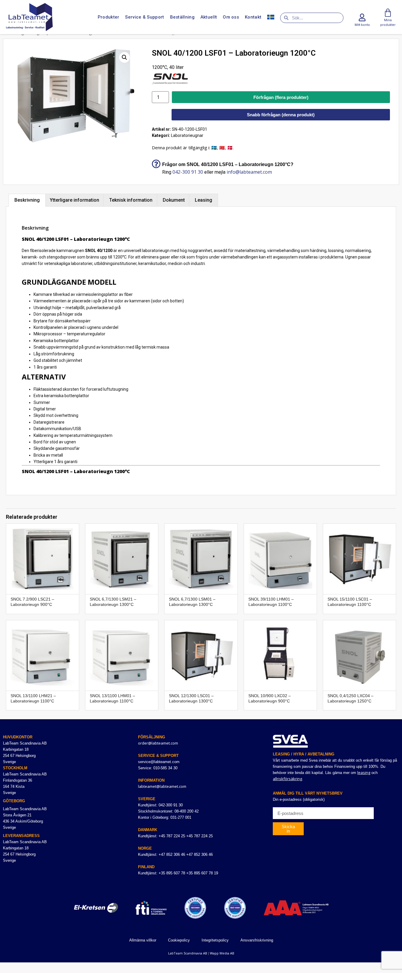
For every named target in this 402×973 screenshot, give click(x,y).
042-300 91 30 (187, 172)
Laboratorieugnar (187, 135)
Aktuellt (208, 17)
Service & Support (144, 17)
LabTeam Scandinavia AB (187, 953)
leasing (363, 772)
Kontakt (253, 17)
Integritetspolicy (215, 940)
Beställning (182, 17)
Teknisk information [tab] (130, 200)
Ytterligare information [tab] (74, 200)
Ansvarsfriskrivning (256, 940)
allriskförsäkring (287, 778)
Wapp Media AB (222, 953)
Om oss (231, 17)
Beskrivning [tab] (27, 200)
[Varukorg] (387, 13)
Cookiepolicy (179, 940)
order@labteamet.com (158, 743)
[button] (124, 57)
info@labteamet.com (249, 172)
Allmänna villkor (142, 940)
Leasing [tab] (203, 200)
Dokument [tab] (174, 200)
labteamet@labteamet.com (162, 786)
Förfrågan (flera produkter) (280, 97)
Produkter (108, 17)
